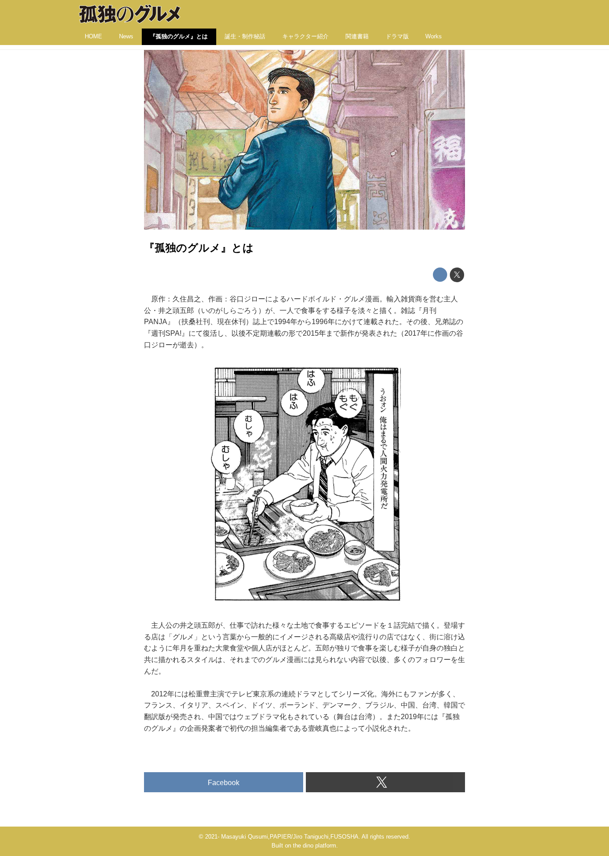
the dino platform (314, 845)
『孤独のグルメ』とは (199, 248)
